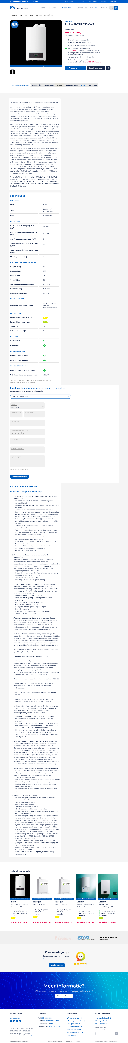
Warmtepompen (73, 1018)
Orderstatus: (50, 1026)
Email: (49, 1021)
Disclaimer (69, 1041)
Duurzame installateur (97, 1)
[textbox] (16, 414)
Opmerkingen (16, 457)
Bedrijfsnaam (15, 421)
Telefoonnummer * (17, 448)
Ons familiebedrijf (102, 1018)
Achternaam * (29, 413)
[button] (108, 68)
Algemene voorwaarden (55, 1041)
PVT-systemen (72, 1024)
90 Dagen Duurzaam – (24, 1)
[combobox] (27, 405)
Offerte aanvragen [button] (74, 68)
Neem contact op (64, 996)
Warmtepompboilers (75, 1021)
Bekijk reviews (57, 965)
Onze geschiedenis (102, 1021)
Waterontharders (73, 1032)
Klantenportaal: (46, 1023)
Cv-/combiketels (73, 1027)
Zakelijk (82, 1)
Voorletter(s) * (16, 413)
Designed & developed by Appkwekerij (106, 1041)
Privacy (78, 1041)
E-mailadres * (15, 439)
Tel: (45, 1018)
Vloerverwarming (74, 1029)
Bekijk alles (71, 1035)
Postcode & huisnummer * (20, 430)
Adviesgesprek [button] (97, 68)
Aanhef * (14, 404)
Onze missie (100, 1024)
